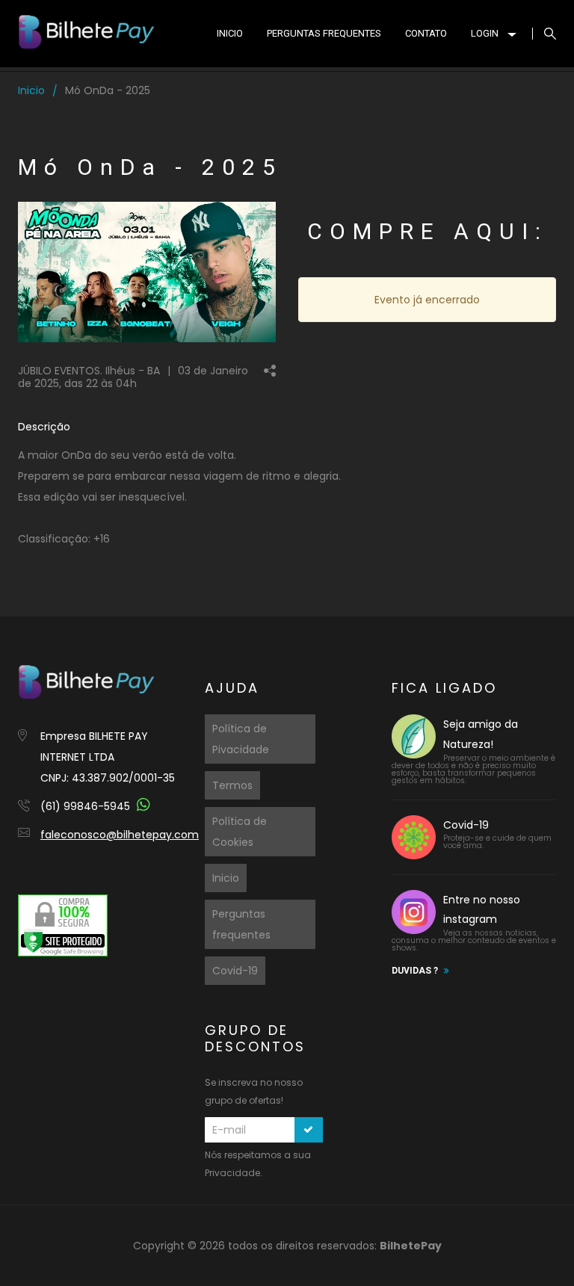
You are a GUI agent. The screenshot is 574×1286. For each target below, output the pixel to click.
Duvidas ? (415, 970)
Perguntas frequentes (241, 924)
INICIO (230, 33)
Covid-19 (235, 970)
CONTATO (426, 33)
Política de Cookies (239, 832)
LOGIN (485, 33)
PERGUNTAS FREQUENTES (324, 33)
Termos (232, 785)
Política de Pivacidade (240, 739)
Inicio (31, 90)
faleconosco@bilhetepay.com (119, 834)
